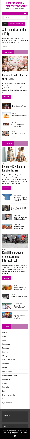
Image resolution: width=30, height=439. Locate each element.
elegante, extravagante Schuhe (19, 297)
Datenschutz (7, 415)
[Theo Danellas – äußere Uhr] (5, 135)
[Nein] (28, 434)
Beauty (4, 336)
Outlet (4, 391)
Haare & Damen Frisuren (8, 360)
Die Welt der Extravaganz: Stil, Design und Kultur (20, 218)
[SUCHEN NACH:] (15, 17)
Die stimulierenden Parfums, (19, 115)
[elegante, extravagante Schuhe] (5, 298)
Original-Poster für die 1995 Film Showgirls (18, 209)
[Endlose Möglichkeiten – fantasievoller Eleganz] (6, 126)
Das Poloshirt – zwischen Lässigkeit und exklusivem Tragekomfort (20, 199)
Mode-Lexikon (5, 387)
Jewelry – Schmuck (7, 371)
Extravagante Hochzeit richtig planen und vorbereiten (19, 317)
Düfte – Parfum (6, 352)
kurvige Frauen (6, 379)
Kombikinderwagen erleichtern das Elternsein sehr (12, 256)
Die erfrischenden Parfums (19, 106)
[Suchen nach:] (12, 46)
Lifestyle (4, 383)
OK (15, 436)
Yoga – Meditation (7, 403)
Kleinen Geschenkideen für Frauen (15, 77)
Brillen (4, 340)
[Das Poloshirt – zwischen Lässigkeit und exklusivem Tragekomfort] (7, 199)
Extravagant (5, 356)
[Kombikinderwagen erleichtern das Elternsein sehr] (15, 247)
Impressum (6, 419)
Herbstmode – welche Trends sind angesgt (19, 307)
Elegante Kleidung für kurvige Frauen (14, 168)
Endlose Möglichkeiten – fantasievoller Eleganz (17, 125)
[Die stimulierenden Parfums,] (6, 117)
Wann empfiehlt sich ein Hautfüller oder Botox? (20, 288)
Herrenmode (5, 364)
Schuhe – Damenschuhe (8, 395)
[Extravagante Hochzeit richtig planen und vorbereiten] (7, 317)
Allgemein (4, 332)
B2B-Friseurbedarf (9, 427)
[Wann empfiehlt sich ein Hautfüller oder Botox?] (7, 289)
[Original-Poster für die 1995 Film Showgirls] (6, 210)
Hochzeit (4, 368)
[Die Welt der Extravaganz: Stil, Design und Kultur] (7, 219)
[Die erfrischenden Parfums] (6, 107)
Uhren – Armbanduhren (8, 399)
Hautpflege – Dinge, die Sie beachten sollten (20, 227)
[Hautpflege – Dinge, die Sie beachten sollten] (7, 228)
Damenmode (5, 348)
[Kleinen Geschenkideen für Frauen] (15, 69)
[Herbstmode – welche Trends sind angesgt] (7, 307)
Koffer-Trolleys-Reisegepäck (9, 375)
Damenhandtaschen (7, 344)
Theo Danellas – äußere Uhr (18, 134)
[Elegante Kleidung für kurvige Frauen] (15, 161)
